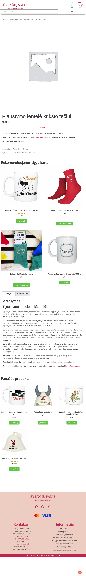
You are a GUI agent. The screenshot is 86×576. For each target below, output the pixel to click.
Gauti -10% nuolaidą (43, 324)
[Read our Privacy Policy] (70, 317)
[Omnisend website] (43, 337)
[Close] (71, 236)
